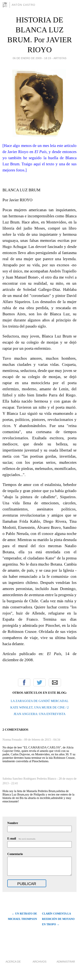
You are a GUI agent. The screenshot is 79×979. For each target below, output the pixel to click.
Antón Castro (23, 4)
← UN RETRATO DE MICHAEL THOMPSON (22, 916)
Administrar (66, 961)
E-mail (21, 838)
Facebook (24, 682)
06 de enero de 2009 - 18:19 (32, 58)
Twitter (39, 682)
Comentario (15, 854)
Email (55, 682)
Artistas (59, 58)
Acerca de (13, 961)
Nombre (12, 823)
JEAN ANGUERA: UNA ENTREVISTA (40, 714)
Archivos (39, 961)
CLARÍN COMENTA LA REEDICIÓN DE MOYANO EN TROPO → (58, 919)
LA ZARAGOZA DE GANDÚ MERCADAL (39, 701)
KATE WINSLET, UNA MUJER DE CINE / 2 (39, 707)
